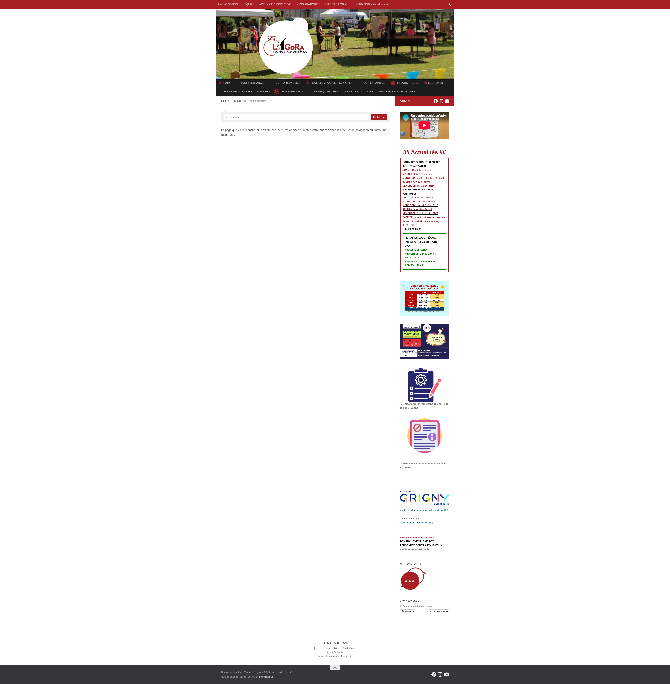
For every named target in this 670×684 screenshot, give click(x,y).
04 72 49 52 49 (410, 518)
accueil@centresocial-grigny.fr (335, 656)
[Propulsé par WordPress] (245, 677)
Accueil (227, 82)
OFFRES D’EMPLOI (336, 4)
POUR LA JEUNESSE (287, 82)
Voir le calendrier (438, 611)
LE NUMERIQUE (291, 91)
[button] (407, 611)
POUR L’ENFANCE (252, 82)
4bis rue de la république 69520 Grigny (335, 648)
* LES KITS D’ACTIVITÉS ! (358, 91)
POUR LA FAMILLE (373, 82)
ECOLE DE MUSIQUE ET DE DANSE (246, 91)
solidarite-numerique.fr (415, 549)
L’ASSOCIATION (228, 4)
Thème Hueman (265, 677)
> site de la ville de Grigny (417, 522)
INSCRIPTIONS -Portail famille (397, 91)
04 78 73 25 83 (412, 229)
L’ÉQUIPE (248, 4)
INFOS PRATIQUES (307, 4)
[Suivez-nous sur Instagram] (441, 101)
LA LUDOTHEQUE (408, 82)
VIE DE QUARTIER (324, 91)
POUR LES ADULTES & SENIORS (330, 82)
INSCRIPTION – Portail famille (370, 4)
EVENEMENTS (437, 82)
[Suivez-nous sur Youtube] (447, 101)
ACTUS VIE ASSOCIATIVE (275, 4)
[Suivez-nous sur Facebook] (436, 101)
